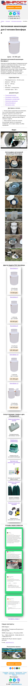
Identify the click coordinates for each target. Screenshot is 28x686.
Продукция (8, 21)
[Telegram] (15, 668)
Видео (6, 673)
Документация (18, 672)
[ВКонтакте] (10, 668)
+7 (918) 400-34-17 (14, 18)
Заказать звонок (14, 7)
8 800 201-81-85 (14, 682)
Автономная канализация (16, 21)
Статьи (25, 672)
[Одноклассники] (13, 668)
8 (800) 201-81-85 (14, 16)
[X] (17, 668)
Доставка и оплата (20, 673)
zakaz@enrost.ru (14, 11)
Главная (2, 21)
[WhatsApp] (19, 668)
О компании (5, 672)
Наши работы (12, 673)
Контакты (14, 674)
